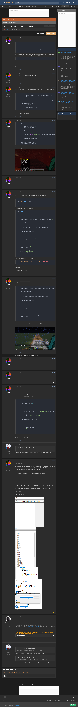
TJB (61, 63)
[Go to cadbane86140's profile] (59, 101)
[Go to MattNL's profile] (4, 29)
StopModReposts (40, 628)
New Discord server (63, 10)
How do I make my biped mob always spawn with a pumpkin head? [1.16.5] (67, 66)
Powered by (71, 700)
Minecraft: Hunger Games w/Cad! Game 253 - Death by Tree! (66, 102)
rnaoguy (62, 77)
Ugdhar (62, 89)
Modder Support (19, 29)
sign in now (27, 671)
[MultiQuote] (16, 69)
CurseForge (17, 627)
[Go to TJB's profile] (59, 53)
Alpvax (8, 450)
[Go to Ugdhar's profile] (59, 80)
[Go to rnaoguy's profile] (59, 66)
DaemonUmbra (8, 622)
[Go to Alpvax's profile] (8, 446)
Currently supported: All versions (10, 22)
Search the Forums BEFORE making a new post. (12, 19)
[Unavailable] (29, 497)
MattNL (6, 29)
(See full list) (72, 113)
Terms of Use (17, 705)
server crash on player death (65, 52)
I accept (73, 704)
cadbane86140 (63, 109)
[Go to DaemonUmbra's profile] (8, 618)
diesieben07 (24, 282)
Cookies (4, 700)
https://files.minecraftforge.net (33, 626)
